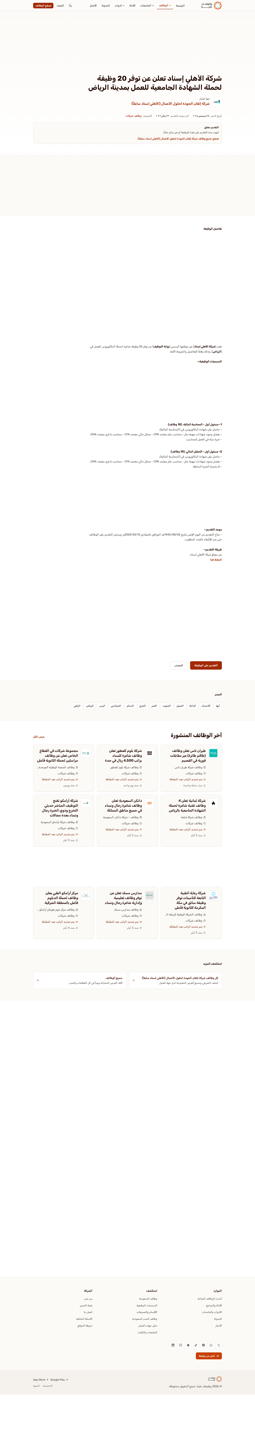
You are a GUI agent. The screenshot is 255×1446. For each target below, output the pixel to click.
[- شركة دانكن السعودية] (149, 803)
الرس (102, 705)
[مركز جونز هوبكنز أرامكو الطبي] (86, 895)
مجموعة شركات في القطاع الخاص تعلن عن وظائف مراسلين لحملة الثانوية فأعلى (57, 755)
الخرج (142, 705)
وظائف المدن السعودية (144, 1318)
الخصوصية (48, 1385)
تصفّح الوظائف (43, 5)
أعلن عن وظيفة (207, 1355)
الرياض (217, 351)
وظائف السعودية (148, 1298)
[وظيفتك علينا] (211, 5)
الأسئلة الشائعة (84, 1318)
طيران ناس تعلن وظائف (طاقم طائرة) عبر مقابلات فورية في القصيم (188, 755)
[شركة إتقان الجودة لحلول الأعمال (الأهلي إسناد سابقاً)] (217, 102)
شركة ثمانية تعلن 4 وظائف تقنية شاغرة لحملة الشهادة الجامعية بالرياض (187, 805)
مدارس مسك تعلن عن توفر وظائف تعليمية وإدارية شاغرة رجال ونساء (123, 898)
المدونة (106, 5)
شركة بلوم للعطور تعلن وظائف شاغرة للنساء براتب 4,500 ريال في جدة (123, 755)
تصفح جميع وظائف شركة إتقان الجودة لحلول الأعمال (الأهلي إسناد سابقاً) (178, 138)
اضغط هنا (216, 559)
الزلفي (77, 705)
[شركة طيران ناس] (213, 753)
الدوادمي (116, 705)
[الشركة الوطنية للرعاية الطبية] (213, 895)
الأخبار (93, 5)
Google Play (57, 1379)
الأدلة (132, 5)
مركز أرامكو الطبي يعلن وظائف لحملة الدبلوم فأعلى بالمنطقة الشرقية (61, 898)
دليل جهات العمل (147, 1325)
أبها (218, 705)
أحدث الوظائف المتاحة (210, 1298)
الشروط (36, 1385)
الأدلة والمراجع (214, 1305)
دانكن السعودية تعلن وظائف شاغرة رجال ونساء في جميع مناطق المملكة (123, 805)
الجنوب (167, 705)
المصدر (179, 665)
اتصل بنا (88, 1312)
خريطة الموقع (85, 1325)
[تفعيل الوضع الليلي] (70, 5)
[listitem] (219, 1345)
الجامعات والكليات (147, 1332)
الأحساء (206, 705)
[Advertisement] (127, 48)
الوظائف (163, 5)
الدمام (130, 705)
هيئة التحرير (86, 1305)
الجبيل (180, 705)
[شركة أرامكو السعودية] (86, 803)
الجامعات (145, 5)
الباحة (192, 705)
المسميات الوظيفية (147, 1305)
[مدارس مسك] (149, 895)
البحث (60, 5)
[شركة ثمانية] (213, 803)
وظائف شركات (134, 115)
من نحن (88, 1298)
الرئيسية (180, 5)
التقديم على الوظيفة (206, 665)
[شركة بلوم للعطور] (149, 753)
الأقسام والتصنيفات (147, 1312)
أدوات (118, 5)
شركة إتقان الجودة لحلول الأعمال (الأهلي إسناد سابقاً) (170, 103)
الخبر (154, 705)
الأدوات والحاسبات (212, 1312)
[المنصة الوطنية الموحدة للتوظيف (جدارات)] (86, 753)
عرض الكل (38, 736)
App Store (39, 1379)
